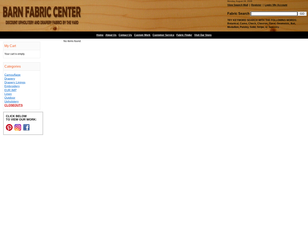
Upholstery (11, 101)
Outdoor (9, 97)
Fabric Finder (184, 35)
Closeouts (13, 105)
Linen (8, 94)
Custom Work (142, 35)
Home (100, 35)
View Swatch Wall (237, 5)
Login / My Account (276, 5)
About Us (110, 35)
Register (256, 5)
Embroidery (12, 86)
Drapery (9, 78)
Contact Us (125, 35)
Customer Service (163, 35)
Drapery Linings (14, 82)
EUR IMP (10, 90)
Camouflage (12, 74)
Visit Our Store (203, 35)
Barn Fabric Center (42, 15)
